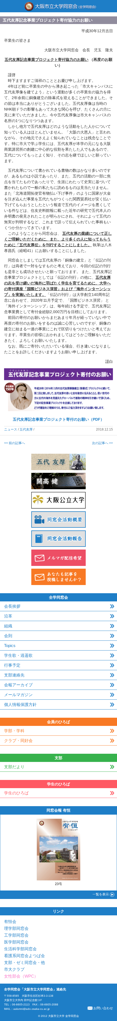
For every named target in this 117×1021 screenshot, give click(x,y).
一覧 (101, 894)
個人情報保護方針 (20, 704)
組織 (8, 626)
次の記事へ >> (102, 443)
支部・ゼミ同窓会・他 (24, 962)
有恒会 (10, 921)
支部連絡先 (14, 675)
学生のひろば (16, 793)
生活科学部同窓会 (20, 948)
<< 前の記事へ (14, 443)
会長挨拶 (12, 606)
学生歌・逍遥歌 (18, 655)
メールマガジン (18, 694)
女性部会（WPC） (21, 976)
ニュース (10, 429)
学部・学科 (14, 730)
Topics (10, 645)
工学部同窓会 (16, 935)
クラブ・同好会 (18, 740)
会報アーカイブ (18, 684)
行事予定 (12, 665)
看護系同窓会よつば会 (24, 955)
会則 (8, 635)
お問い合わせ (103, 1008)
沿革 (8, 616)
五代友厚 (26, 429)
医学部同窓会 (16, 942)
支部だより (14, 766)
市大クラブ (14, 969)
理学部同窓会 (16, 928)
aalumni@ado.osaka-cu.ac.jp (31, 1008)
